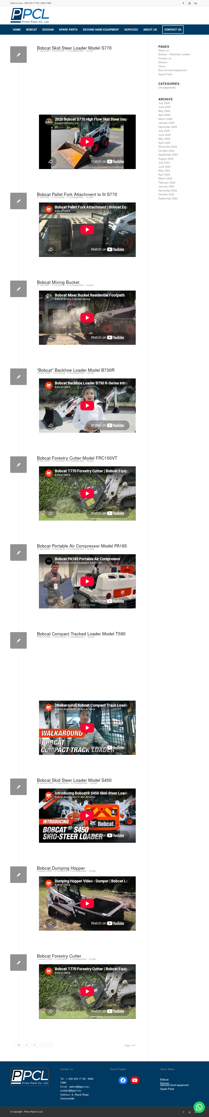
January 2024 (166, 186)
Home (161, 66)
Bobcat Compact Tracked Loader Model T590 (81, 633)
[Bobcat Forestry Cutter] (18, 962)
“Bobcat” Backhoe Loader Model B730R (76, 370)
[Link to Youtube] (189, 3)
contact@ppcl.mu (70, 1090)
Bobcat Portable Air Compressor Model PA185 (82, 546)
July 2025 (164, 131)
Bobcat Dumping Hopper (61, 868)
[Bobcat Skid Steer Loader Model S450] (18, 787)
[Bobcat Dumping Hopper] (18, 874)
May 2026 (164, 111)
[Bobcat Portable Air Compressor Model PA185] (18, 552)
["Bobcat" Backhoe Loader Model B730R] (18, 376)
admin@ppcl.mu (79, 1086)
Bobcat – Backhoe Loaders (174, 54)
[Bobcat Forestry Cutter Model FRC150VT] (18, 464)
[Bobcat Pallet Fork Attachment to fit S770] (18, 201)
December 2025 (167, 127)
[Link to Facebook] (183, 3)
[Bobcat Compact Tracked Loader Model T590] (18, 640)
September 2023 (168, 198)
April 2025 (164, 143)
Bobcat (164, 1079)
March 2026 (165, 119)
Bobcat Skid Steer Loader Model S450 (74, 780)
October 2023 (166, 194)
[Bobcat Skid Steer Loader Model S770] (18, 54)
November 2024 (167, 146)
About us (163, 50)
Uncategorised (76, 50)
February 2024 (166, 182)
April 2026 (164, 115)
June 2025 (164, 135)
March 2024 (165, 178)
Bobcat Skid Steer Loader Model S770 (74, 48)
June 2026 (164, 107)
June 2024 (164, 166)
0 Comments (58, 50)
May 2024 (164, 170)
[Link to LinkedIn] (196, 3)
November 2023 (167, 190)
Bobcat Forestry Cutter (59, 956)
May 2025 (164, 138)
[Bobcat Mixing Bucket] (18, 289)
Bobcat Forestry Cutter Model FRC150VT (77, 458)
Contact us (164, 58)
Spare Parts (165, 74)
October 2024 (166, 151)
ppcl (91, 50)
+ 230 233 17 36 (75, 1079)
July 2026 (164, 103)
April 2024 (164, 174)
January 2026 (166, 123)
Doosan (162, 62)
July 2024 (164, 162)
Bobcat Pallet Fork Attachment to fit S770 (77, 194)
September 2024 (168, 154)
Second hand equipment (172, 70)
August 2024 (165, 158)
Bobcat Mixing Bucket (58, 282)
